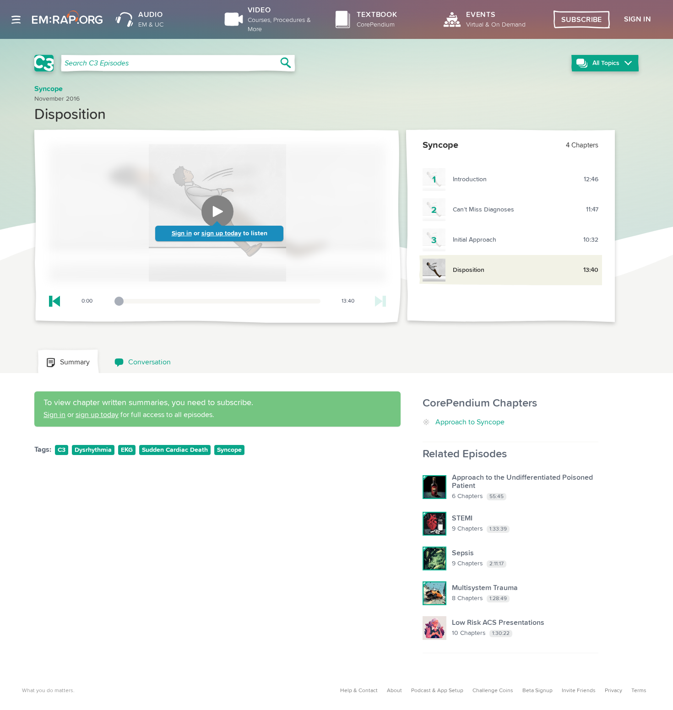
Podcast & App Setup (437, 691)
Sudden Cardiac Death (175, 450)
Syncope (229, 450)
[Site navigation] (16, 20)
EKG (127, 450)
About (394, 691)
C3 (61, 450)
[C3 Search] (44, 63)
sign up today (221, 233)
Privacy (613, 691)
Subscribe (581, 19)
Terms (638, 691)
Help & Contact (359, 691)
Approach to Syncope (470, 422)
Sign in (182, 233)
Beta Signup (537, 691)
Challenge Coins (492, 691)
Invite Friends (579, 691)
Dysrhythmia (93, 450)
